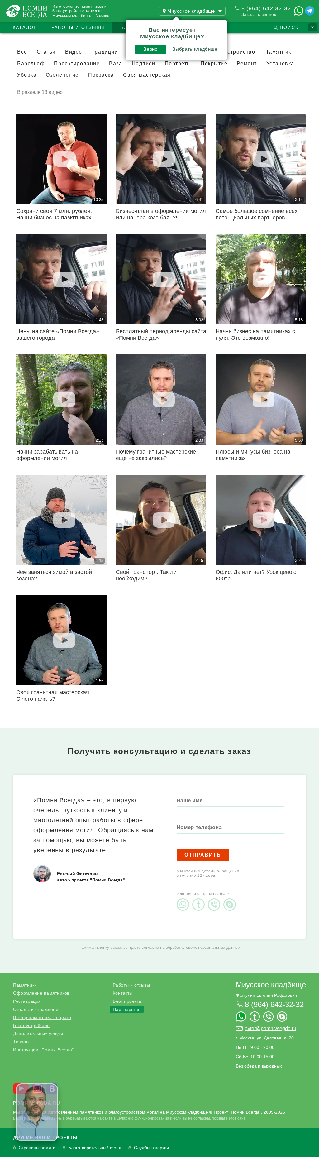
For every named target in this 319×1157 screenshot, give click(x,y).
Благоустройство (31, 1025)
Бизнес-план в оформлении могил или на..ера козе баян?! (161, 214)
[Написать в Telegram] (309, 11)
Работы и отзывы (77, 27)
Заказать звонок (258, 14)
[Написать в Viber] (215, 899)
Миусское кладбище (271, 984)
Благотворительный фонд (94, 1147)
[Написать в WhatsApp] (298, 11)
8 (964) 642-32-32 (266, 8)
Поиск (289, 27)
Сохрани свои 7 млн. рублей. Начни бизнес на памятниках (54, 214)
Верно (150, 49)
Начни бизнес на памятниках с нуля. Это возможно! (255, 334)
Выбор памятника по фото (42, 1017)
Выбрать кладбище (194, 49)
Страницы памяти (37, 1147)
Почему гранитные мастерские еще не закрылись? (156, 455)
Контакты (123, 993)
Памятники (25, 984)
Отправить (202, 854)
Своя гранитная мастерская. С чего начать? (53, 695)
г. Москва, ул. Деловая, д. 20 (265, 1037)
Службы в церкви (151, 1147)
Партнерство (127, 1009)
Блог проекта (127, 1001)
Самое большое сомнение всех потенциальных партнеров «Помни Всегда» (257, 217)
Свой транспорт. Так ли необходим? (146, 575)
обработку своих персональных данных (203, 947)
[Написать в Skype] (231, 899)
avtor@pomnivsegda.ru (270, 1028)
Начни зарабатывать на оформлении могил (47, 455)
